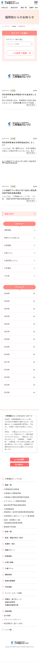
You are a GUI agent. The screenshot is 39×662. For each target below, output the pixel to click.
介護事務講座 (9, 509)
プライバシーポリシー (12, 619)
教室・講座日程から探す (14, 537)
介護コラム (8, 253)
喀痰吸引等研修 (10, 527)
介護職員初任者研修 (11, 489)
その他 (6, 276)
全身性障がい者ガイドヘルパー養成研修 (19, 516)
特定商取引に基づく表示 (13, 623)
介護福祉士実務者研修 (12, 493)
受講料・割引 (33, 7)
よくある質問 (19, 459)
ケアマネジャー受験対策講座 (15, 501)
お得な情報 (9, 562)
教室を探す (14, 7)
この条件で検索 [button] (19, 53)
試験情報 (7, 230)
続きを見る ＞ (32, 105)
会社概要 (7, 615)
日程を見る (4, 7)
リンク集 (8, 629)
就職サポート (10, 550)
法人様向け (19, 464)
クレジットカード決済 (13, 593)
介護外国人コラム (11, 260)
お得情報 (7, 245)
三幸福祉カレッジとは (13, 478)
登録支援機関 (10, 580)
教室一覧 (8, 531)
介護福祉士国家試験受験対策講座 (16, 497)
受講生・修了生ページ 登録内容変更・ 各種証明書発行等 (13, 602)
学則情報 (8, 587)
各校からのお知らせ (11, 238)
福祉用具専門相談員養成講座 (15, 505)
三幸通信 (7, 268)
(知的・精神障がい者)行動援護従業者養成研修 (13, 521)
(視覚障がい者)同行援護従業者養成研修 (19, 512)
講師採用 (8, 574)
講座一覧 (24, 7)
